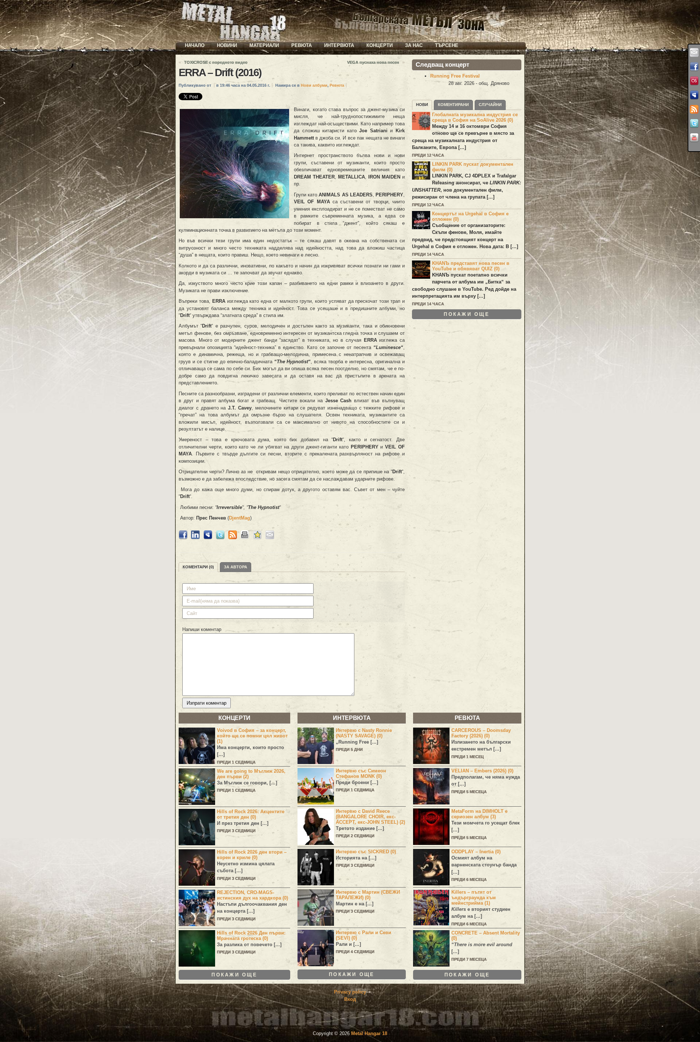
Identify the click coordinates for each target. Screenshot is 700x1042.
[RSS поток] (694, 109)
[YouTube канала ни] (694, 137)
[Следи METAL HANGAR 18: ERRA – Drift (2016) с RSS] (232, 537)
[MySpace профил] (694, 95)
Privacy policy (350, 992)
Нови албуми (314, 85)
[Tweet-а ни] (694, 123)
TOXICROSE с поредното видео (216, 62)
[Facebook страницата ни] (694, 66)
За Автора (235, 567)
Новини (227, 45)
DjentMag (239, 518)
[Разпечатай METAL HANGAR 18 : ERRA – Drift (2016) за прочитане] (245, 537)
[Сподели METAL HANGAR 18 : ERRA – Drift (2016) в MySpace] (207, 537)
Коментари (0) (198, 567)
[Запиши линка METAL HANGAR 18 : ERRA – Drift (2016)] (257, 537)
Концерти (379, 45)
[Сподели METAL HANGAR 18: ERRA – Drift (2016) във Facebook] (183, 537)
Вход (350, 999)
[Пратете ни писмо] (694, 52)
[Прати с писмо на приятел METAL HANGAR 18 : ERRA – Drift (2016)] (269, 537)
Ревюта (301, 45)
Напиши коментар (201, 629)
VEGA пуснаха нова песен (373, 62)
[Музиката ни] (694, 81)
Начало (195, 45)
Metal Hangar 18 (369, 1033)
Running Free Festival (455, 76)
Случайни (490, 104)
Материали (264, 45)
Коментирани (453, 104)
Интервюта (339, 45)
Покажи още (467, 314)
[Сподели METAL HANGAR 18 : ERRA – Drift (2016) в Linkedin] (195, 537)
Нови (422, 104)
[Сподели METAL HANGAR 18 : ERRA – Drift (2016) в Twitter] (220, 537)
